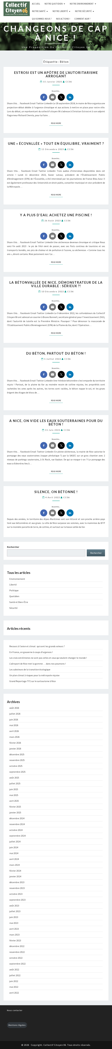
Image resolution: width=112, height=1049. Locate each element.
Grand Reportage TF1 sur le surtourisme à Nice (32, 681)
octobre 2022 (15, 957)
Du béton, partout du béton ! (56, 353)
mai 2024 (13, 853)
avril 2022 (14, 992)
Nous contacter (14, 1010)
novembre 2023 (17, 888)
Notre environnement (82, 3)
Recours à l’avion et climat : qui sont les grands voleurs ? (37, 646)
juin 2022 (13, 981)
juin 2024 (13, 847)
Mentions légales (17, 1025)
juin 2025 (13, 789)
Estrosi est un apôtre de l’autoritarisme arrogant (56, 74)
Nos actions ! (63, 18)
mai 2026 (13, 725)
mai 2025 (13, 795)
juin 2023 (13, 917)
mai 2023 (13, 922)
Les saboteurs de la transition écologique (29, 669)
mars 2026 (14, 736)
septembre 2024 (17, 835)
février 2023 (15, 940)
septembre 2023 (17, 899)
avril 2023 (14, 928)
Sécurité (13, 607)
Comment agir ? (82, 18)
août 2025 (14, 777)
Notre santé (38, 11)
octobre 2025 (15, 765)
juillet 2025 (14, 783)
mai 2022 (13, 986)
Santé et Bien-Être (18, 602)
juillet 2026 (14, 713)
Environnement (17, 578)
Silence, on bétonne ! (56, 492)
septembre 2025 (17, 771)
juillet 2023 (14, 911)
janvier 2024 (15, 876)
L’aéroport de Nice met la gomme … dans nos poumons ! (37, 663)
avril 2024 (14, 859)
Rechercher (13, 546)
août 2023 (14, 905)
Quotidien (14, 596)
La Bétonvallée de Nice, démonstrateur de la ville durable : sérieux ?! (56, 284)
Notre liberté (60, 11)
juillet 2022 (14, 975)
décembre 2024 (16, 818)
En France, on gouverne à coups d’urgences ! (31, 652)
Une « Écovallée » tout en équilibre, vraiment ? (56, 143)
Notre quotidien (53, 3)
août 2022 (14, 969)
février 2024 (15, 870)
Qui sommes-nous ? (42, 18)
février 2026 (15, 742)
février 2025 (15, 806)
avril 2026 (14, 731)
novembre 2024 (17, 824)
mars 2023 (14, 934)
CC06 (68, 81)
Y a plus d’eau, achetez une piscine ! (56, 215)
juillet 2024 (14, 841)
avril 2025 (14, 800)
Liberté (13, 584)
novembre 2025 (17, 760)
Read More (57, 123)
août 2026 (14, 707)
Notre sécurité (83, 11)
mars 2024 (14, 864)
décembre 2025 (16, 754)
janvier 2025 (15, 812)
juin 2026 (13, 719)
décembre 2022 (16, 946)
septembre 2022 (17, 963)
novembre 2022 (17, 952)
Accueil (36, 3)
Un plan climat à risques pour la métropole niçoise (34, 675)
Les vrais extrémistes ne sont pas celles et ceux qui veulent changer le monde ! (48, 657)
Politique (14, 590)
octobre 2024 (15, 830)
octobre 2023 (15, 893)
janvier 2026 (15, 748)
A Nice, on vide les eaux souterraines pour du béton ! (56, 422)
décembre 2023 (16, 882)
